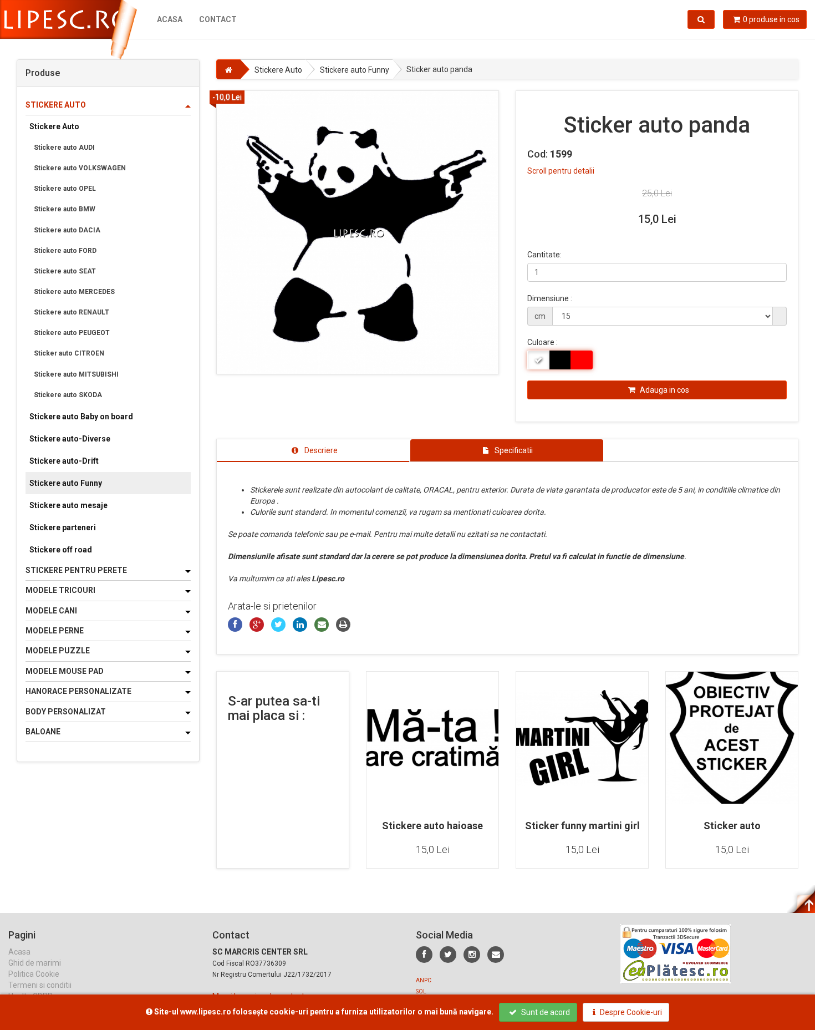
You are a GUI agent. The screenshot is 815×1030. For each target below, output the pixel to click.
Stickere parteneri (62, 527)
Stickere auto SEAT (65, 271)
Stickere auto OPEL (65, 188)
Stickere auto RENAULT (71, 312)
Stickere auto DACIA (67, 230)
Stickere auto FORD (65, 251)
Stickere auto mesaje (68, 505)
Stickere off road (60, 549)
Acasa (169, 19)
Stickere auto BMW (64, 209)
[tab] (313, 450)
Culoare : (542, 342)
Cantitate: (544, 254)
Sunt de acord (544, 1012)
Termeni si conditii (40, 985)
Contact (218, 19)
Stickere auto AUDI (64, 147)
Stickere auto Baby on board (81, 416)
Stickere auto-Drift (64, 460)
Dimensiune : (549, 298)
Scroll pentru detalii (560, 170)
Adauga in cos (663, 389)
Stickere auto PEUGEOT (72, 333)
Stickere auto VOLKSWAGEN (80, 168)
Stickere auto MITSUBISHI (76, 374)
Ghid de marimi (34, 962)
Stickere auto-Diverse (69, 438)
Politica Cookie (33, 974)
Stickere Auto (54, 126)
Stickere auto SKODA (68, 395)
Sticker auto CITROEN (69, 353)
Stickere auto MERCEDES (74, 292)
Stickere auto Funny (65, 483)
